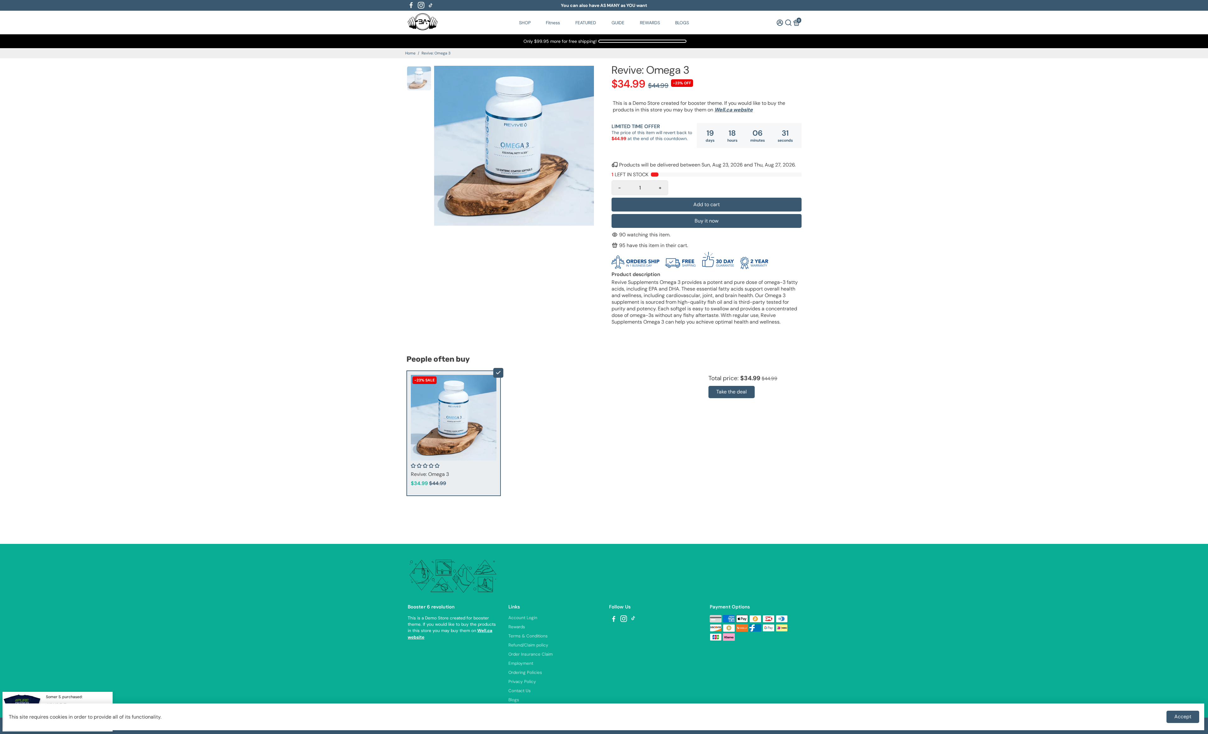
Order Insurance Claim (530, 654)
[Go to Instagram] (421, 5)
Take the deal (731, 391)
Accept (1182, 716)
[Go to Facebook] (411, 5)
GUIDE (618, 22)
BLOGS (682, 22)
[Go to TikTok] (431, 5)
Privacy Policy (522, 681)
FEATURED (585, 22)
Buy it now (707, 220)
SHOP (525, 22)
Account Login (522, 617)
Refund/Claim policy (528, 645)
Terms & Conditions (528, 636)
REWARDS (650, 22)
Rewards (516, 627)
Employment (520, 663)
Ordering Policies (525, 672)
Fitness (553, 22)
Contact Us (519, 690)
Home (410, 53)
